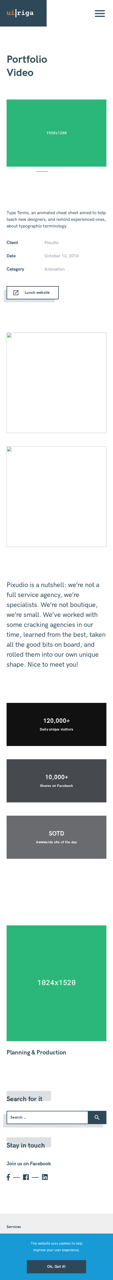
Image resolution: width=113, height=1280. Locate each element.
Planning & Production (36, 1052)
